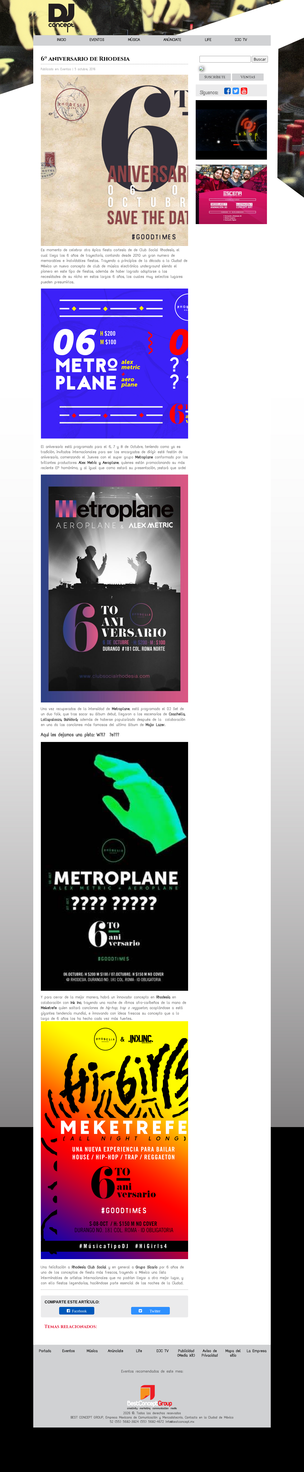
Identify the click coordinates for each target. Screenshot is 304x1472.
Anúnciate (172, 39)
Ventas (248, 77)
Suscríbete (215, 77)
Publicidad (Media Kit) (186, 1353)
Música (134, 39)
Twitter (152, 1311)
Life (208, 39)
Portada (45, 1351)
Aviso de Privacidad (210, 1353)
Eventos (97, 39)
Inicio (61, 39)
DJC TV (241, 39)
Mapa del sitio (233, 1353)
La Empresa (256, 1351)
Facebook (78, 1311)
